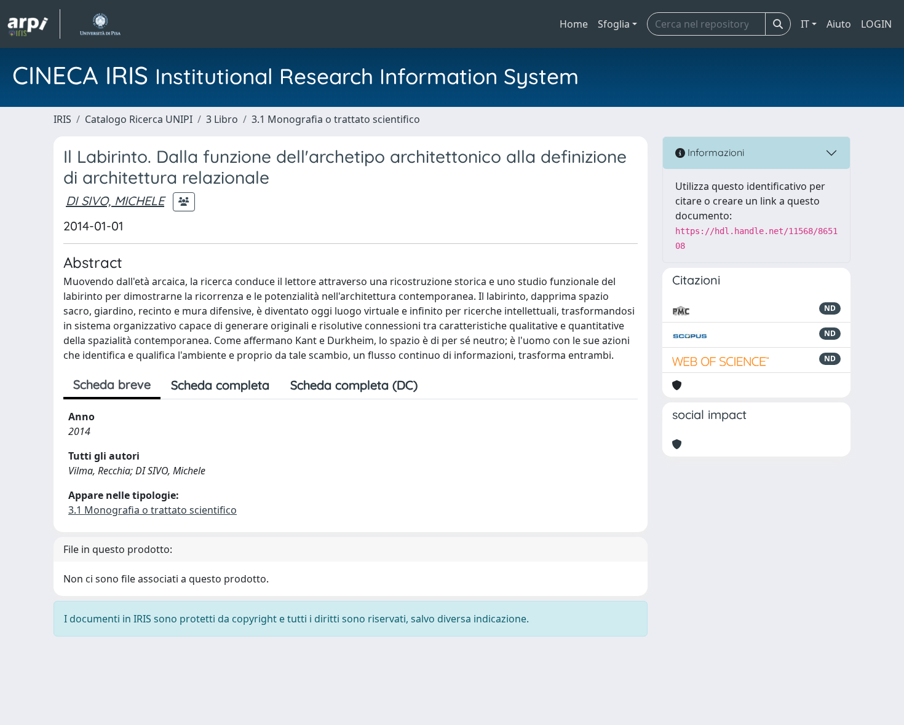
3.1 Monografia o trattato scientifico (336, 119)
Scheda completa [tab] (220, 385)
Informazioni (714, 152)
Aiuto (839, 24)
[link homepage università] (100, 24)
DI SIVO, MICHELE (115, 200)
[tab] (438, 385)
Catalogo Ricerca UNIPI (138, 119)
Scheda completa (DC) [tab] (354, 385)
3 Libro (222, 119)
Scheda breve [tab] (112, 384)
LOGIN (876, 24)
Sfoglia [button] (614, 24)
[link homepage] (33, 24)
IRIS (62, 119)
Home (574, 24)
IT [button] (805, 24)
